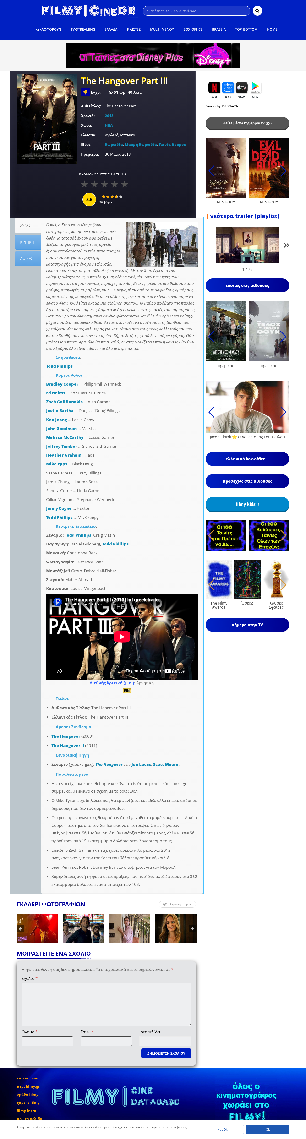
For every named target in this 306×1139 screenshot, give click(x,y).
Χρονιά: (88, 115)
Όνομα (30, 1032)
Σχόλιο (30, 978)
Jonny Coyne (59, 508)
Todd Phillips (59, 366)
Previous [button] (20, 928)
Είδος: (86, 144)
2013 (109, 115)
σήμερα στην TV (247, 624)
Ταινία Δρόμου (172, 144)
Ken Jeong (56, 419)
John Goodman (61, 428)
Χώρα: (86, 125)
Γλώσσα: (88, 134)
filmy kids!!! (247, 504)
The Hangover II (67, 745)
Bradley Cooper (62, 384)
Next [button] (192, 928)
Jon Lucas (141, 764)
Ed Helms (55, 393)
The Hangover (65, 736)
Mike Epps (56, 464)
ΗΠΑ (109, 125)
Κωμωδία (114, 144)
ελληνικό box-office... (247, 459)
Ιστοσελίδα (149, 1032)
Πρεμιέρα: (90, 154)
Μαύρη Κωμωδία (141, 144)
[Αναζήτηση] (257, 11)
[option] (37, 928)
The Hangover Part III (124, 81)
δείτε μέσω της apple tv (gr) (247, 123)
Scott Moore (166, 764)
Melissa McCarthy (64, 437)
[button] (286, 246)
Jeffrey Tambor (61, 446)
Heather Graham (64, 455)
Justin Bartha (60, 410)
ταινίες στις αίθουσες (247, 285)
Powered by (213, 106)
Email (87, 1032)
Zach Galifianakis (64, 401)
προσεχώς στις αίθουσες (247, 481)
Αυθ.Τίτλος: (91, 106)
